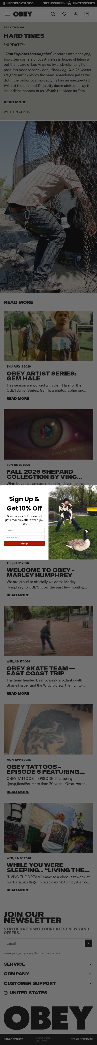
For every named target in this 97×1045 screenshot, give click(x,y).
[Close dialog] (94, 488)
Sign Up (24, 543)
